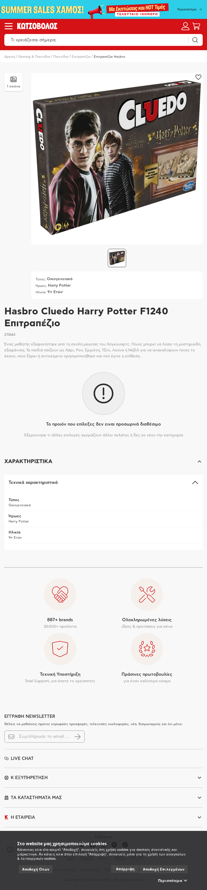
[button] (103, 461)
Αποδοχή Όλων (35, 869)
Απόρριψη (125, 868)
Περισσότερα (170, 880)
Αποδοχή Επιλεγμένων (163, 869)
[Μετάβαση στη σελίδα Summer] (103, 9)
